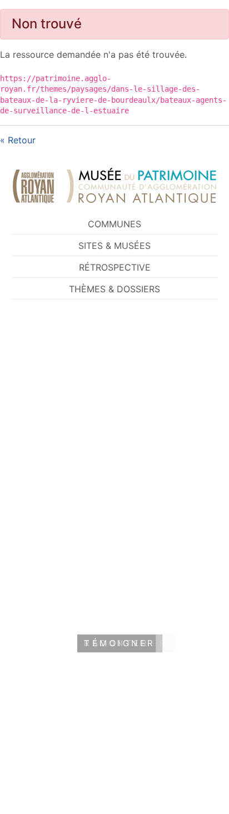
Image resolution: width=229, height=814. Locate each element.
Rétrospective (115, 267)
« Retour (18, 140)
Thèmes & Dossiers (114, 288)
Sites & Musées (114, 245)
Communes (114, 223)
